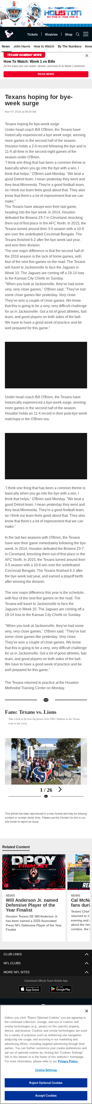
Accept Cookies (46, 1095)
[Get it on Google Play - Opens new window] (60, 991)
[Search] (77, 34)
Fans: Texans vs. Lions (33, 712)
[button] (46, 365)
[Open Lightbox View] (46, 768)
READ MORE (46, 74)
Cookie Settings (46, 1070)
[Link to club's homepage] (9, 32)
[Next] (60, 789)
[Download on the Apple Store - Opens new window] (29, 989)
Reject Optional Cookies (46, 1083)
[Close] (86, 56)
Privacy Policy (29, 1061)
